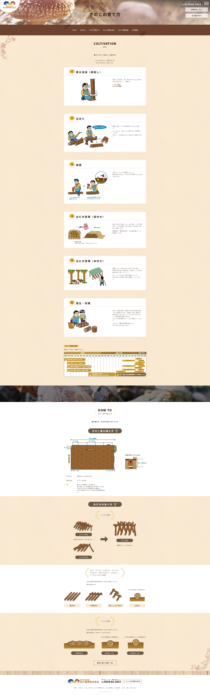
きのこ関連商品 (123, 30)
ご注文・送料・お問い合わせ (128, 688)
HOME (74, 30)
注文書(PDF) (197, 15)
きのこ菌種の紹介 (109, 30)
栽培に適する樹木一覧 (105, 663)
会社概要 (135, 30)
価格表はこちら (196, 9)
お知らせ (83, 30)
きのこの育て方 (94, 30)
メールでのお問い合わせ (133, 681)
